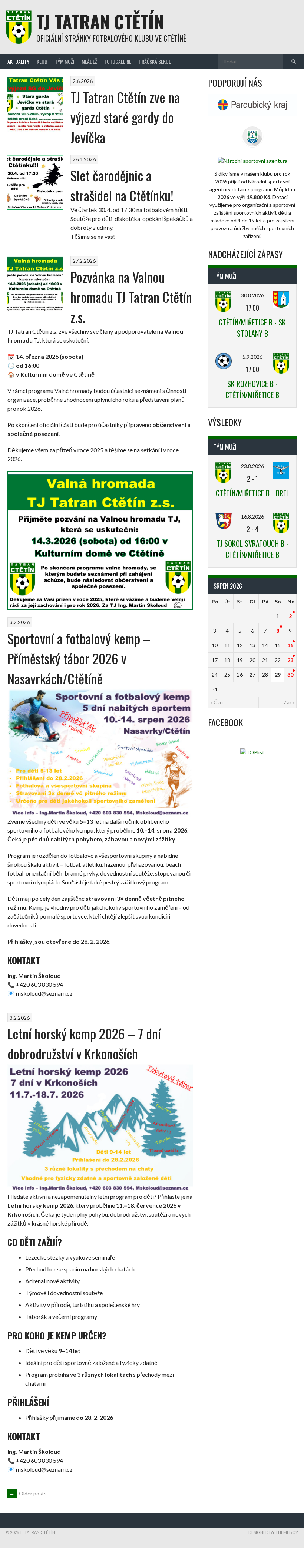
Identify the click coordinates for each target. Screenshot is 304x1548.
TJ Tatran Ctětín (100, 21)
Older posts (28, 1493)
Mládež (89, 61)
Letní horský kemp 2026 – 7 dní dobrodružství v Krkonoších (84, 1043)
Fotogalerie (118, 61)
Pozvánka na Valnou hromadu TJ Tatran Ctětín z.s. (131, 297)
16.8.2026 (252, 516)
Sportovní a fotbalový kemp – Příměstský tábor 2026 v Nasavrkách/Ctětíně (78, 658)
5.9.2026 (252, 357)
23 (290, 660)
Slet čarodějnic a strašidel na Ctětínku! (122, 185)
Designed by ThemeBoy (273, 1532)
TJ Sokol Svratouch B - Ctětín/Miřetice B (252, 549)
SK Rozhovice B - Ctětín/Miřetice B (252, 389)
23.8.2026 (252, 466)
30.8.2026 (252, 295)
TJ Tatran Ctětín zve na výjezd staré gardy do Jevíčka (125, 117)
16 (290, 645)
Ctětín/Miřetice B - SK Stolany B (252, 328)
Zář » (289, 702)
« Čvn (216, 702)
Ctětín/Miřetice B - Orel (252, 493)
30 (290, 674)
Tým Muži (64, 61)
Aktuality (18, 61)
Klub (42, 61)
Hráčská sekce (155, 61)
